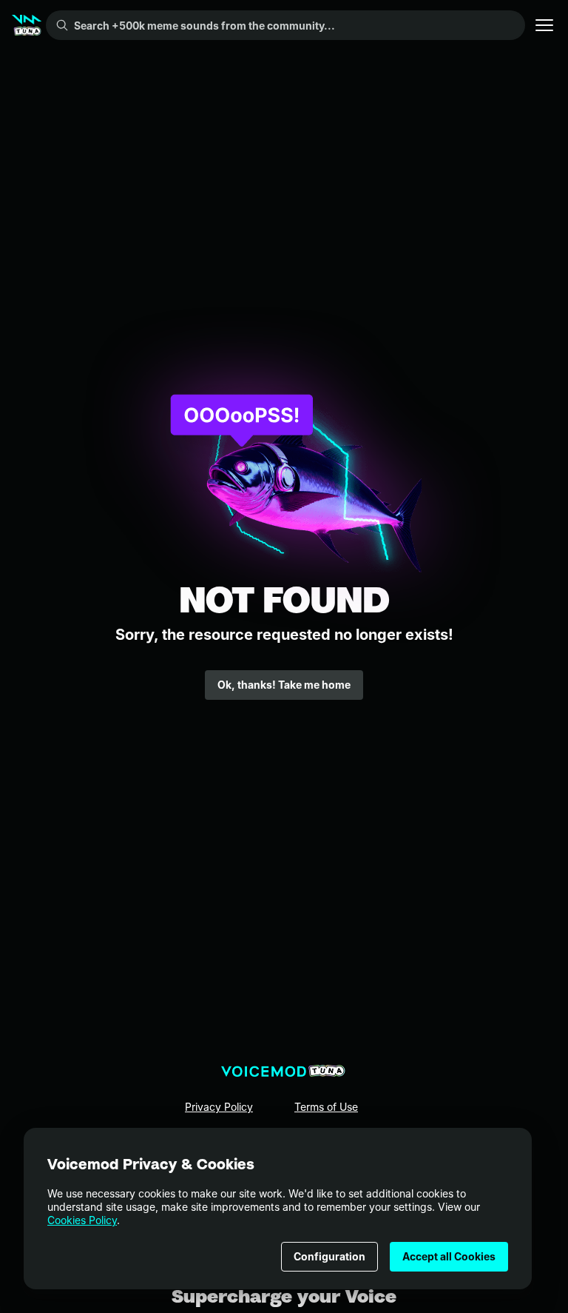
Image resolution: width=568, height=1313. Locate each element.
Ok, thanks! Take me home (284, 684)
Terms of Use (326, 1106)
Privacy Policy (219, 1106)
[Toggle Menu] (544, 25)
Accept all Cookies (449, 1256)
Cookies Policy (82, 1220)
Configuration (329, 1256)
